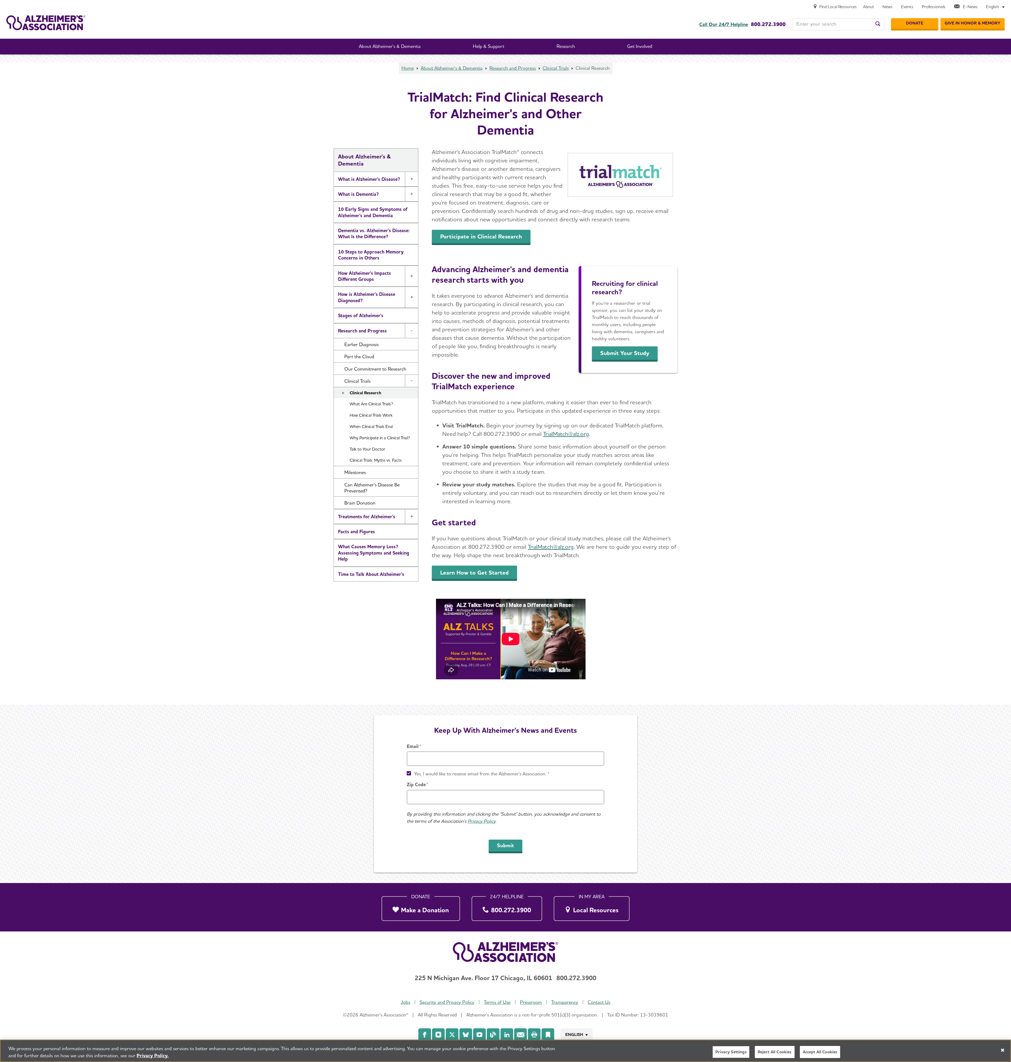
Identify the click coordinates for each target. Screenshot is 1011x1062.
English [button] (574, 1034)
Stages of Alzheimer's (360, 315)
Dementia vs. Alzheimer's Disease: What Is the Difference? (374, 233)
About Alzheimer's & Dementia (452, 68)
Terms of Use (497, 1002)
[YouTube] (479, 1034)
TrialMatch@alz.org (566, 433)
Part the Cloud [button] (359, 356)
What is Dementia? (358, 194)
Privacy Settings (731, 1051)
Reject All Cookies (775, 1051)
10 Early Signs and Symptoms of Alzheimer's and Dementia (373, 212)
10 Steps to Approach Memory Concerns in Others (371, 255)
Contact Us (599, 1002)
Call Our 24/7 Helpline (723, 24)
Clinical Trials (556, 68)
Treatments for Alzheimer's (366, 516)
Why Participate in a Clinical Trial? (380, 437)
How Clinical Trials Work (371, 415)
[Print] (534, 1034)
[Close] (1002, 1050)
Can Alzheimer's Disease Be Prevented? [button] (372, 487)
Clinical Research (365, 392)
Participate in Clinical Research (481, 236)
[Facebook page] (424, 1034)
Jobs (405, 1002)
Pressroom (531, 1002)
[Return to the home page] (45, 22)
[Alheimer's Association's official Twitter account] (452, 1034)
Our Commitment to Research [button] (375, 369)
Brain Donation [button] (359, 503)
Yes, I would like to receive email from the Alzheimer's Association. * (481, 773)
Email (413, 746)
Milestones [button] (355, 472)
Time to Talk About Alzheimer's (371, 574)
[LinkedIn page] (506, 1034)
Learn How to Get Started (474, 572)
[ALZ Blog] (493, 1034)
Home (408, 68)
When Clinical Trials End (371, 426)
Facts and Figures (356, 531)
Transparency (564, 1002)
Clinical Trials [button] (357, 381)
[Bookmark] (548, 1034)
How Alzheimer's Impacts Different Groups (364, 276)
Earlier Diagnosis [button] (361, 344)
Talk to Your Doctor (367, 449)
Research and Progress (512, 68)
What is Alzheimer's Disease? (369, 179)
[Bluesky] (465, 1034)
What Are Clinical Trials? (371, 403)
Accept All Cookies (820, 1051)
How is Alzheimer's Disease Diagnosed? (366, 297)
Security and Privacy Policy (447, 1002)
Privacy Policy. (153, 1055)
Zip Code (416, 784)
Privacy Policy (481, 821)
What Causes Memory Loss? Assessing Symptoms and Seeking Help (373, 553)
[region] (505, 1051)
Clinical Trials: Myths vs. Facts (376, 460)
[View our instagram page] (438, 1034)
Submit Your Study (624, 353)
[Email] (520, 1034)
